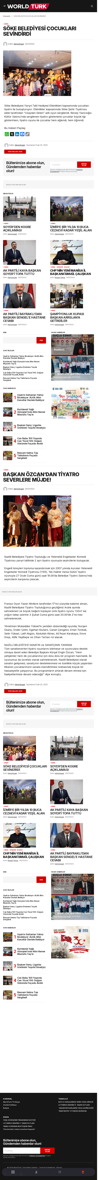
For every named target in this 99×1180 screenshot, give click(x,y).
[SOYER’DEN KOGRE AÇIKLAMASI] (25, 208)
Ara (4, 332)
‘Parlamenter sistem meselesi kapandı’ (19, 1129)
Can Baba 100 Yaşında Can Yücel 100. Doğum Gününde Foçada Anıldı (23, 374)
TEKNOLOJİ (63, 1099)
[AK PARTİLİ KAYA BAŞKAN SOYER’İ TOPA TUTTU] (25, 252)
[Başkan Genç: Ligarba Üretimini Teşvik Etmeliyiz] (7, 426)
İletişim (6, 1108)
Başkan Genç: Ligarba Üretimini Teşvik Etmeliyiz (20, 368)
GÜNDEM (60, 267)
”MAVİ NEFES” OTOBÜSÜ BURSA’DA (72, 1111)
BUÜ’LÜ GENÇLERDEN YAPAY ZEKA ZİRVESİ (75, 1102)
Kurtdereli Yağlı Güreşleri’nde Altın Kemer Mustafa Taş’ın (21, 363)
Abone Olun (84, 164)
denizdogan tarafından (62, 377)
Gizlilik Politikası (10, 1105)
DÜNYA (6, 1117)
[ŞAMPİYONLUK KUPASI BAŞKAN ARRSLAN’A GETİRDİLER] (72, 296)
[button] (4, 6)
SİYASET (67, 267)
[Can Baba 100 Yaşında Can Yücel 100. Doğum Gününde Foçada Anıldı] (7, 441)
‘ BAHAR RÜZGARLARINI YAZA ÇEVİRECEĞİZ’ (76, 1108)
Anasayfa (6, 16)
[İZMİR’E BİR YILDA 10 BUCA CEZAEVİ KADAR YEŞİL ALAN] (72, 208)
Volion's (59, 1167)
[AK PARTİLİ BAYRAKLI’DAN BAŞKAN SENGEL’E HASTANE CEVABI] (25, 296)
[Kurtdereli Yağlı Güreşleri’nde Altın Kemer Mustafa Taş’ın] (7, 412)
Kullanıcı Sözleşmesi (37, 1156)
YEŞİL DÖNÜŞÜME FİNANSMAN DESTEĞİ (19, 1120)
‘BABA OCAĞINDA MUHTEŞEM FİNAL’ (18, 1126)
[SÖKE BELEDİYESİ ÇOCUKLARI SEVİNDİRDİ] (25, 748)
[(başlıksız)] (72, 345)
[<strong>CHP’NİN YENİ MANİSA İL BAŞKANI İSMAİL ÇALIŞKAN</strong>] (72, 252)
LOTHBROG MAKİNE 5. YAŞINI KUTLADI (74, 1105)
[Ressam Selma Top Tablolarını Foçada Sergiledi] (7, 455)
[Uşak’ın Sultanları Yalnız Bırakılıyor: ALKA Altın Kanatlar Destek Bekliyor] (7, 397)
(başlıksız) (59, 349)
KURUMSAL (7, 1099)
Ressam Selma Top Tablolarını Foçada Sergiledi (20, 379)
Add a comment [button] (17, 152)
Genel (6, 24)
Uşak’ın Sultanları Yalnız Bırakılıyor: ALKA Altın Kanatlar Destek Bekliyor (23, 357)
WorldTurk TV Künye (11, 1102)
